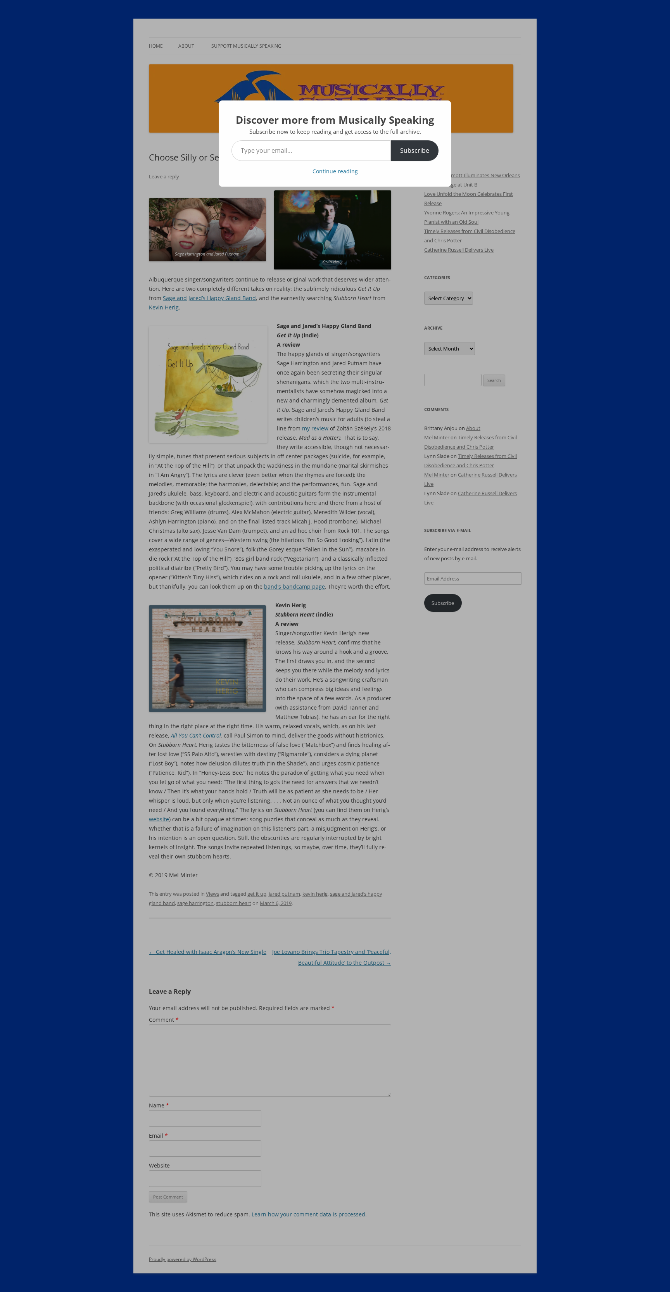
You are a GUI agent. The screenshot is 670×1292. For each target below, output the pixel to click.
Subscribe (414, 150)
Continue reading (335, 171)
